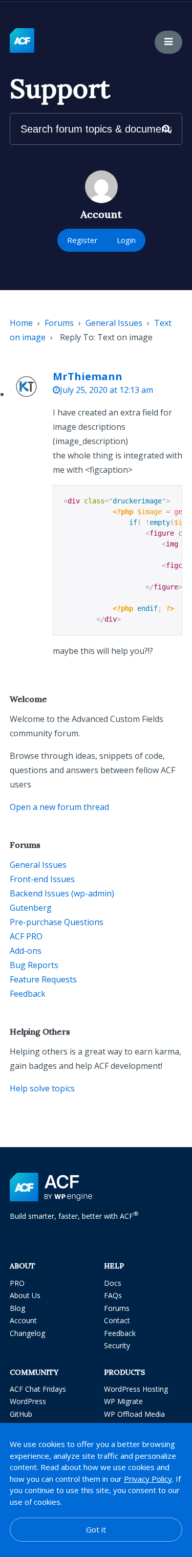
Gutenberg (31, 907)
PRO (17, 1283)
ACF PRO (26, 936)
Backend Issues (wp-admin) (62, 893)
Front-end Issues (42, 879)
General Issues (114, 322)
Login (126, 240)
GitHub (21, 1414)
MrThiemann (87, 376)
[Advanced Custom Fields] (22, 41)
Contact (117, 1320)
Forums (59, 322)
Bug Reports (34, 965)
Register (82, 240)
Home (21, 322)
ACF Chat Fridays (38, 1389)
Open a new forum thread (59, 807)
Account (23, 1320)
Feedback (28, 993)
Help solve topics (42, 1088)
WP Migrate (123, 1401)
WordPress (28, 1401)
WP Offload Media (134, 1414)
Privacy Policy (148, 1479)
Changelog (27, 1333)
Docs (112, 1283)
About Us (25, 1295)
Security (117, 1345)
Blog (17, 1308)
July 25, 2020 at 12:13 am (106, 390)
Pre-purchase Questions (56, 922)
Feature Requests (43, 979)
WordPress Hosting (136, 1389)
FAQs (113, 1295)
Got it (96, 1529)
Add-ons (25, 950)
